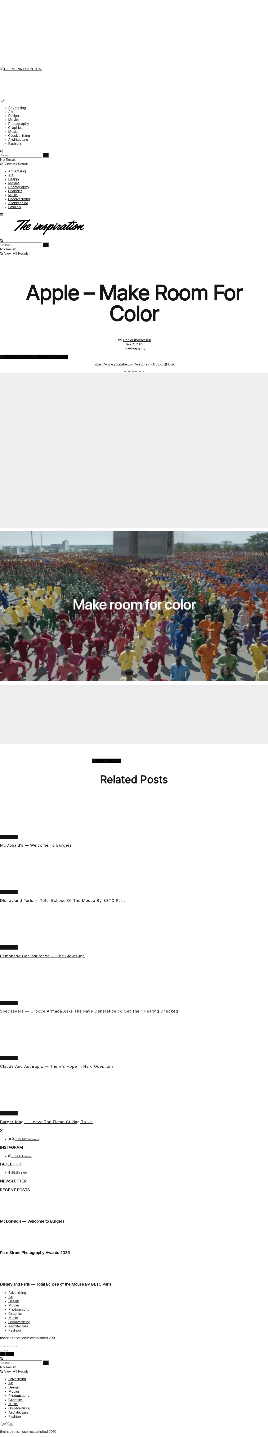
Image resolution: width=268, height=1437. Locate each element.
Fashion (14, 143)
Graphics (15, 128)
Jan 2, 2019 (134, 344)
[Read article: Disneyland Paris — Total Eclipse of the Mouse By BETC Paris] (134, 870)
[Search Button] (1, 151)
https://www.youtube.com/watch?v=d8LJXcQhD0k (134, 364)
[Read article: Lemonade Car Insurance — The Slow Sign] (134, 926)
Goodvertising (19, 135)
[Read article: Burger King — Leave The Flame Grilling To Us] (134, 1092)
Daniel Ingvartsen (137, 340)
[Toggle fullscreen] (10, 1346)
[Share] (6, 1346)
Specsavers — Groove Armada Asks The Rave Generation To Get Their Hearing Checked (89, 1011)
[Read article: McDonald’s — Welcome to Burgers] (134, 815)
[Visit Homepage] (21, 66)
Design (13, 116)
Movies (13, 120)
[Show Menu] (1, 214)
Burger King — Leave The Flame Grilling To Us (46, 1121)
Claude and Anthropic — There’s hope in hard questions (57, 1066)
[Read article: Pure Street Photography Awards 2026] (134, 1237)
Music (13, 131)
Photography (18, 124)
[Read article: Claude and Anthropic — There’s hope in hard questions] (134, 1037)
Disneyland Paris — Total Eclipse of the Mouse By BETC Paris (63, 900)
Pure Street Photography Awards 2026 (35, 1252)
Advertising (17, 108)
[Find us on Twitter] (6, 1424)
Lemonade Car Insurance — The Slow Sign (42, 956)
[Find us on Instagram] (11, 1424)
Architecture (18, 139)
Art (10, 112)
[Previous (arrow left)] (1, 1350)
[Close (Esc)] (1, 1346)
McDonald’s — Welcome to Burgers (36, 845)
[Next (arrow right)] (6, 1350)
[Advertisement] (134, 29)
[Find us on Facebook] (1, 1424)
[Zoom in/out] (15, 1346)
